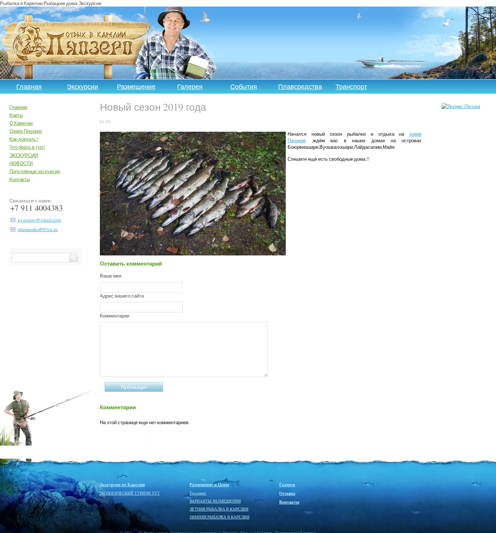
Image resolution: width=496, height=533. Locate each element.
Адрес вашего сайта (122, 295)
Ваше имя (110, 275)
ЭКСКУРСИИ (23, 155)
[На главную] (74, 42)
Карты (16, 115)
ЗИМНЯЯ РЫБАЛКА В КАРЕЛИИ (219, 517)
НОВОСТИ (21, 163)
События (243, 86)
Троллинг (198, 493)
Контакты (19, 179)
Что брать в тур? (27, 147)
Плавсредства (300, 86)
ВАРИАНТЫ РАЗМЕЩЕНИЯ (215, 501)
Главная (29, 86)
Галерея (190, 86)
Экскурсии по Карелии (122, 484)
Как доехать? (23, 139)
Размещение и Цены (209, 484)
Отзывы (287, 493)
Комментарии (114, 315)
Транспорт (351, 86)
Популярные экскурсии (34, 171)
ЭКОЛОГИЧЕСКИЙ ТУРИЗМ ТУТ (129, 493)
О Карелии (21, 123)
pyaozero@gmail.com (39, 220)
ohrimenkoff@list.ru (38, 229)
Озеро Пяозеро (25, 131)
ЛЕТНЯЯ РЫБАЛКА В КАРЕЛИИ (219, 509)
